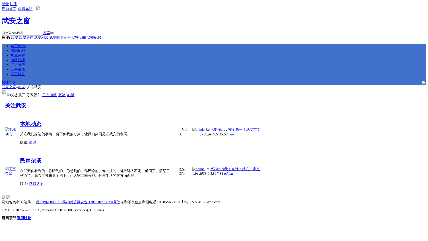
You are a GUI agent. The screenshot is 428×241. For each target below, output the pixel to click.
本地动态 (30, 124)
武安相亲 (41, 37)
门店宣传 (18, 64)
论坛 (21, 87)
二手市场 (18, 69)
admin (232, 134)
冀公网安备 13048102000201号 (93, 202)
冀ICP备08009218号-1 (52, 202)
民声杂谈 (30, 161)
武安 (14, 37)
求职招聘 (18, 50)
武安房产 (26, 37)
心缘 (70, 95)
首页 (18, 46)
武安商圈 (79, 37)
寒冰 (62, 95)
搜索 (46, 33)
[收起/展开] (16, 95)
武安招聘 (94, 37)
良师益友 (36, 184)
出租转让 (18, 60)
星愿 (32, 142)
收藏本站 (25, 9)
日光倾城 (49, 95)
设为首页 (9, 9)
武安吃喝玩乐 (60, 37)
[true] (52, 33)
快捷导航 (9, 82)
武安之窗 (16, 21)
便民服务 (18, 74)
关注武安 (16, 105)
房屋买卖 (18, 55)
